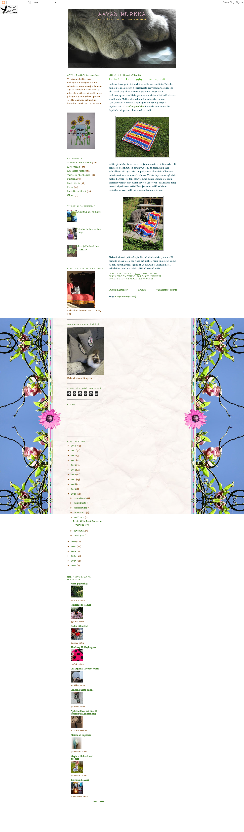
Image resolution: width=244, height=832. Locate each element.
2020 (74, 494)
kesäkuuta (79, 517)
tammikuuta (80, 498)
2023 (74, 551)
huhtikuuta (80, 512)
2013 (73, 460)
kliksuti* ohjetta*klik (133, 106)
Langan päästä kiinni (82, 690)
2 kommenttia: (150, 273)
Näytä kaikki (98, 801)
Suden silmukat (79, 626)
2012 (73, 455)
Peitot (70, 187)
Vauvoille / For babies (136, 276)
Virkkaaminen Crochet (139, 278)
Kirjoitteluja (73, 167)
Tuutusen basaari (80, 780)
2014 (73, 465)
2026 (74, 565)
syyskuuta (79, 531)
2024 (74, 556)
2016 (73, 474)
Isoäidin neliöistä (76, 191)
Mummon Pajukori (81, 735)
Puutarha (72, 179)
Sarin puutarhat (79, 583)
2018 (73, 484)
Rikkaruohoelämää (81, 605)
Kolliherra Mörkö (76, 171)
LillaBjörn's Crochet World (85, 668)
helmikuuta (80, 503)
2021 (73, 541)
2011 (73, 450)
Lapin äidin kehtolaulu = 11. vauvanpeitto (138, 79)
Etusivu (142, 290)
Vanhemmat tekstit (166, 290)
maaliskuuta (80, 507)
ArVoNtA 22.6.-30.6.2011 (88, 212)
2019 (73, 489)
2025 (74, 561)
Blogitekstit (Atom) (125, 296)
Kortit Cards (73, 183)
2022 (74, 546)
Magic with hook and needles (82, 758)
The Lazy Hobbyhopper (83, 647)
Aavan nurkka (122, 14)
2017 (73, 479)
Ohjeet (70, 195)
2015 (73, 470)
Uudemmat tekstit (118, 290)
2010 (74, 445)
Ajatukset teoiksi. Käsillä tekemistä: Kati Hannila (84, 712)
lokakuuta (79, 535)
